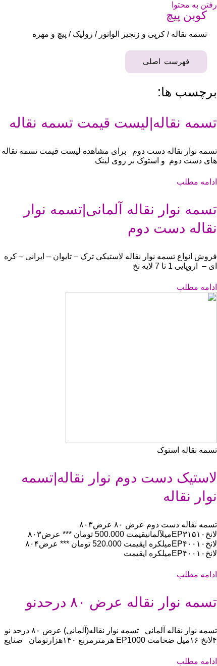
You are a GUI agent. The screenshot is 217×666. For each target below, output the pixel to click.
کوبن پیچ (186, 15)
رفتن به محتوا (194, 4)
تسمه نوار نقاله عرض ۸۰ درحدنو (121, 602)
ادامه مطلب (197, 181)
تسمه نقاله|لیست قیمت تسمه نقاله (113, 123)
